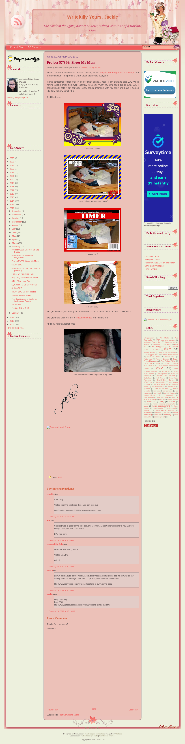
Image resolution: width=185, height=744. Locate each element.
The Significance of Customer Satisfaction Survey (24, 300)
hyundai (146, 410)
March (15, 243)
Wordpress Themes (107, 736)
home (146, 406)
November (17, 214)
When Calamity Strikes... (22, 295)
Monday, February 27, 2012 (91, 68)
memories (148, 412)
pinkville (158, 415)
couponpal (169, 395)
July (14, 229)
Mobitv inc (166, 371)
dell (172, 397)
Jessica (50, 570)
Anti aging (167, 344)
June (14, 232)
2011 (12, 317)
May (14, 236)
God (158, 363)
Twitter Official (151, 269)
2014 (12, 201)
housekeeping (158, 408)
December (17, 211)
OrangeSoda (162, 374)
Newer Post (53, 710)
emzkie (49, 594)
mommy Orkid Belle (55, 544)
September (17, 222)
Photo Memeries (84, 317)
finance (146, 404)
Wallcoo (118, 734)
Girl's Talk (148, 363)
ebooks (162, 399)
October (16, 218)
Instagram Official (152, 260)
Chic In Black (153, 357)
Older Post (133, 710)
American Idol (170, 342)
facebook (150, 402)
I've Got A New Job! (20, 308)
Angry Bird (156, 344)
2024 (12, 165)
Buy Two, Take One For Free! (25, 277)
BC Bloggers (34, 47)
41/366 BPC (17, 288)
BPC (60, 477)
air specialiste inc (161, 384)
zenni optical (159, 417)
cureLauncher (149, 397)
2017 (12, 190)
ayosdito (147, 389)
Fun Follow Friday (168, 361)
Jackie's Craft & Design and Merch (160, 263)
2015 (12, 197)
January (16, 313)
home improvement (161, 406)
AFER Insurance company (166, 340)
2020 (12, 180)
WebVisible (160, 382)
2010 (12, 321)
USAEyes (148, 382)
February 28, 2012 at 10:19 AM (62, 611)
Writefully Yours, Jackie (92, 16)
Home (93, 709)
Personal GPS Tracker (165, 376)
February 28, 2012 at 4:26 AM (61, 540)
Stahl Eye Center (165, 380)
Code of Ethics (17, 47)
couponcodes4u (149, 395)
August (15, 225)
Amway (146, 344)
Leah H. (50, 494)
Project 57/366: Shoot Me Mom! (25, 261)
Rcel (48, 520)
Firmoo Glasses (162, 359)
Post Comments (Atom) (69, 715)
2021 (12, 176)
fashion (172, 402)
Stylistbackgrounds (90, 736)
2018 (12, 187)
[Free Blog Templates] (151, 426)
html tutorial (171, 408)
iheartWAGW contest (165, 410)
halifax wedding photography (164, 404)
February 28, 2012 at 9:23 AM (61, 590)
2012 (12, 208)
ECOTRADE (170, 357)
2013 (12, 204)
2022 (12, 172)
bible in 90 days (162, 389)
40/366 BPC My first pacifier (24, 292)
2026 (12, 158)
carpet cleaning (170, 393)
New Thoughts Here (92, 728)
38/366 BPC (17, 304)
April (14, 239)
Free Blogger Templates (93, 734)
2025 (12, 162)
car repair (157, 393)
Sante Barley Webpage (155, 266)
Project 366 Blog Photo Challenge (117, 72)
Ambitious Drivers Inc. (152, 342)
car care (156, 391)
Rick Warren (160, 378)
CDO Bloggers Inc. (151, 355)
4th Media (164, 338)
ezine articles (173, 399)
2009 (12, 324)
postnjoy (167, 415)
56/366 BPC (17, 265)
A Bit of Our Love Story (22, 281)
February (16, 247)
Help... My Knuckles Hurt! (23, 274)
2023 (12, 169)
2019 (12, 183)
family (161, 401)
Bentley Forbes (149, 352)
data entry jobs (162, 397)
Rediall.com (148, 378)
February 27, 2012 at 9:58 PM (61, 517)
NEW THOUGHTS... (15, 328)
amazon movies (158, 387)
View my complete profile (17, 97)
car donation (168, 391)
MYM (159, 368)
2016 (12, 194)
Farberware (148, 359)
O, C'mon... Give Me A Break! (24, 285)
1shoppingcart (149, 338)
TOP (135, 451)
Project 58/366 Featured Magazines (22, 256)
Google (166, 363)
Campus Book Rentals (169, 355)
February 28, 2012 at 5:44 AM (61, 567)
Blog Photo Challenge (167, 352)
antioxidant (171, 387)
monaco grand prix (162, 412)
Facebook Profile (152, 257)
